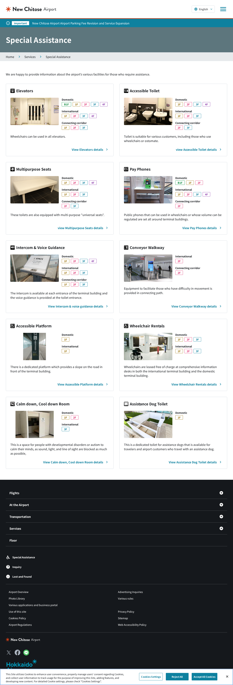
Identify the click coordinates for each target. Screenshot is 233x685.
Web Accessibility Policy (132, 624)
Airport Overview (18, 592)
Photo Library (17, 598)
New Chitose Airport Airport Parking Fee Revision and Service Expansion (80, 23)
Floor (13, 540)
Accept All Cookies (204, 676)
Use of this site (17, 611)
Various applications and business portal (33, 605)
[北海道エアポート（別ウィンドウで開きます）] (25, 666)
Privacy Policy (126, 611)
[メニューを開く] (223, 9)
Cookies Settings (151, 676)
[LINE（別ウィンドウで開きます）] (26, 654)
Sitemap (123, 618)
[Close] (227, 676)
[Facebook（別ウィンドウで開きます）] (17, 652)
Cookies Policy (17, 618)
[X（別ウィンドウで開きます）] (9, 652)
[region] (116, 677)
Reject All (177, 676)
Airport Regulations (20, 624)
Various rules (125, 598)
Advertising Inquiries (130, 592)
